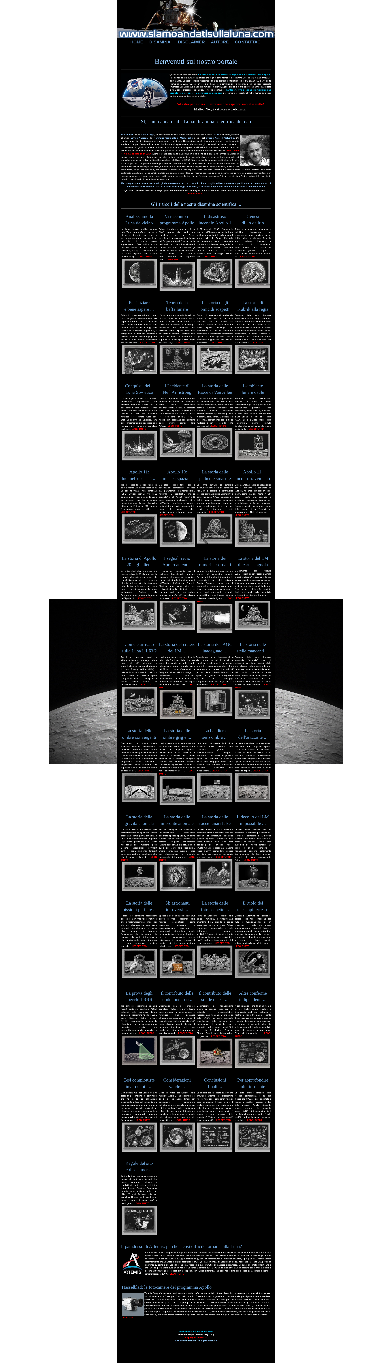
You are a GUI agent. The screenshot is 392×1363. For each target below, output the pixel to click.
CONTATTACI (248, 42)
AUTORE (220, 42)
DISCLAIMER (191, 42)
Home (125, 48)
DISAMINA (159, 42)
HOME (136, 42)
